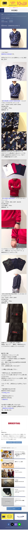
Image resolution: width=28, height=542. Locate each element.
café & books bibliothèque (19, 451)
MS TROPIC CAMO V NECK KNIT (11, 101)
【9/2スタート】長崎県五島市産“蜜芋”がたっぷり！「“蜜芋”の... (20, 454)
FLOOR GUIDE (17, 442)
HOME (2, 14)
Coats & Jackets (18, 472)
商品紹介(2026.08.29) (19, 481)
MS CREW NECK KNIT (9, 198)
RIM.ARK (16, 489)
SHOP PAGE (10, 442)
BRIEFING (5, 399)
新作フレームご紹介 (19, 461)
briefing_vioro (6, 392)
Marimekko (17, 470)
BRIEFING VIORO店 (6, 54)
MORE (14, 508)
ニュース (5, 14)
